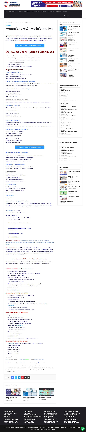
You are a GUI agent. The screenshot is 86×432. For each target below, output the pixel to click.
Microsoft (33, 242)
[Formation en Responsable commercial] (63, 75)
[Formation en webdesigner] (63, 39)
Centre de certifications (74, 171)
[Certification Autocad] (63, 198)
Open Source (35, 240)
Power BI (22, 240)
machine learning (48, 242)
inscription (51, 11)
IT (9, 242)
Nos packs (43, 11)
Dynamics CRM (28, 242)
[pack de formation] (63, 44)
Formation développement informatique (29, 398)
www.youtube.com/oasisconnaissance (47, 362)
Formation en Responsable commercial (71, 75)
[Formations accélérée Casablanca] (13, 392)
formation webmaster (73, 49)
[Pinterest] (22, 377)
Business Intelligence (28, 240)
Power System (40, 240)
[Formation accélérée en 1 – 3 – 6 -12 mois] (63, 28)
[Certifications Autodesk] (63, 188)
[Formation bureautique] (46, 392)
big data (38, 242)
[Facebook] (12, 377)
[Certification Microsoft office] (63, 183)
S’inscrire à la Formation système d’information (29, 45)
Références (58, 11)
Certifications (35, 11)
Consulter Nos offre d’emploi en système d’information (30, 365)
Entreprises (27, 11)
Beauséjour (41, 303)
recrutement (20, 325)
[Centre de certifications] (63, 173)
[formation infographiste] (63, 70)
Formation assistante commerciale (73, 33)
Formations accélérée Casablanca (11, 398)
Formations (12, 11)
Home (6, 11)
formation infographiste (74, 69)
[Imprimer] (28, 377)
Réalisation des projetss (14, 290)
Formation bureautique (45, 397)
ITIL (36, 242)
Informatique (13, 22)
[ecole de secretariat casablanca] (63, 60)
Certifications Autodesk (74, 186)
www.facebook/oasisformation (30, 362)
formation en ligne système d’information (37, 40)
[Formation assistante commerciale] (63, 34)
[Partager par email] (25, 377)
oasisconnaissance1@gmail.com (15, 362)
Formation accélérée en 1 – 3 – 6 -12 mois (74, 27)
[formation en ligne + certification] (63, 178)
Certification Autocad (73, 196)
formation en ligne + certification (73, 177)
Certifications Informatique (66, 201)
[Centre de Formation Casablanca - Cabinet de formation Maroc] (12, 4)
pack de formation (72, 42)
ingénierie (42, 242)
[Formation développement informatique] (30, 392)
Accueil (8, 22)
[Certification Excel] (63, 193)
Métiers (20, 11)
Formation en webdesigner (71, 38)
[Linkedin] (19, 377)
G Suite (44, 240)
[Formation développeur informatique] (63, 55)
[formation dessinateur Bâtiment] (63, 65)
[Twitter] (16, 377)
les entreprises (29, 36)
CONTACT (65, 11)
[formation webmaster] (63, 50)
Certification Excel (72, 191)
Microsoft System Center (20, 242)
